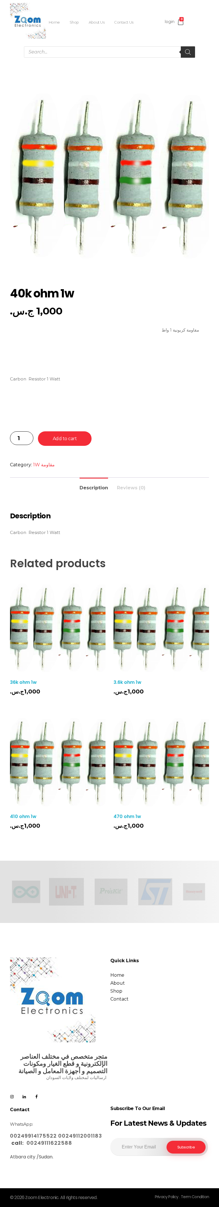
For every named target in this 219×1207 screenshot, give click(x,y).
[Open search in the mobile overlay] (109, 52)
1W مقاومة (44, 464)
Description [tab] (94, 487)
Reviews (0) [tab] (131, 487)
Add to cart (65, 438)
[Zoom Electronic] (28, 21)
